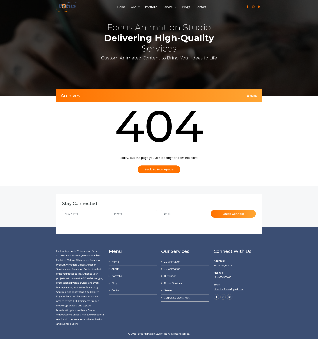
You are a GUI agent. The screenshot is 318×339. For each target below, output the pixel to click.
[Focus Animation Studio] (67, 7)
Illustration (170, 276)
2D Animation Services (89, 251)
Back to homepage (159, 169)
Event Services (79, 282)
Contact (201, 7)
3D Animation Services (68, 255)
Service (168, 7)
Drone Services (173, 283)
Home (121, 7)
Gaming (168, 290)
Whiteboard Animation (88, 260)
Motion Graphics (91, 255)
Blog (114, 283)
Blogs (186, 7)
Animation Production (84, 269)
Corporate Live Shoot (177, 297)
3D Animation (172, 269)
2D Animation (172, 261)
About (135, 7)
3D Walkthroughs (92, 278)
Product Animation (66, 264)
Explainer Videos (65, 260)
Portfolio (151, 7)
